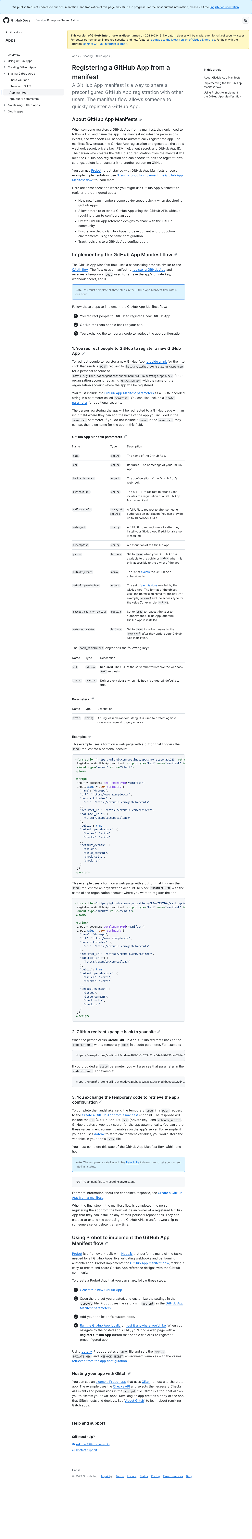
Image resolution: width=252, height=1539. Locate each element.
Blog (189, 1476)
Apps (11, 40)
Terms (120, 1476)
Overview (14, 54)
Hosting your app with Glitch (99, 1373)
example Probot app (111, 1382)
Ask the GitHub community (93, 1444)
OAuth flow (80, 269)
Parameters (80, 699)
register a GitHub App (148, 269)
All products (15, 32)
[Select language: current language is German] (246, 20)
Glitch (146, 1382)
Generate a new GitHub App (101, 1290)
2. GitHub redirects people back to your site (114, 1031)
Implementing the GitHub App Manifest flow (122, 254)
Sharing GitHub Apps (96, 56)
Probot (96, 170)
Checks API (121, 1386)
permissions (149, 585)
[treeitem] (33, 54)
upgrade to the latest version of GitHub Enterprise (183, 39)
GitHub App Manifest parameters (129, 393)
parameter (79, 402)
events (145, 571)
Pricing (155, 1476)
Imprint (105, 1476)
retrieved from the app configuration (99, 1361)
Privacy (131, 1476)
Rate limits (132, 1162)
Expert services (173, 1476)
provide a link (156, 361)
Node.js (126, 1254)
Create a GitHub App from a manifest (110, 1115)
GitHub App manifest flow (149, 1263)
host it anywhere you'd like (146, 1325)
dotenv (99, 1134)
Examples (79, 737)
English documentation (224, 7)
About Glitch (134, 1400)
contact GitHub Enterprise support (105, 43)
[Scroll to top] (243, 1530)
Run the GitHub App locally (100, 1325)
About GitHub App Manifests (105, 119)
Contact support (86, 1450)
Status (144, 1476)
